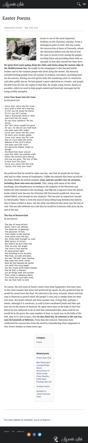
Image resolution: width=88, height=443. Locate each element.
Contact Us (20, 431)
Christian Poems (43, 386)
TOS (13, 431)
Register (46, 420)
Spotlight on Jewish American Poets (43, 394)
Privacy (6, 431)
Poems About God (43, 358)
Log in (37, 420)
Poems (39, 342)
